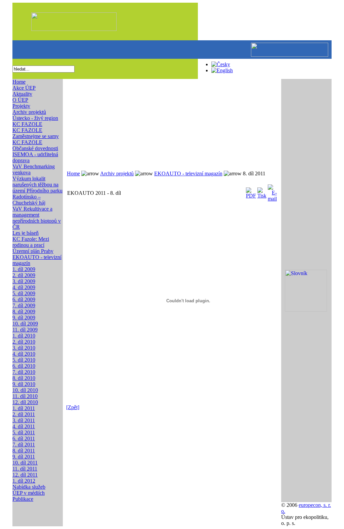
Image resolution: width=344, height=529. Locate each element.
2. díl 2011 (23, 414)
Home (19, 82)
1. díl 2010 (23, 336)
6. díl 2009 (23, 299)
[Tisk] (261, 191)
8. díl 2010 (23, 378)
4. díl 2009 (23, 287)
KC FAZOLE (27, 124)
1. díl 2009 (23, 269)
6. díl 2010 (23, 366)
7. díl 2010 (23, 372)
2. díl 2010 (23, 342)
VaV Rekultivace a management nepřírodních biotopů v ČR (36, 218)
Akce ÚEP (24, 88)
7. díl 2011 (23, 444)
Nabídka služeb (28, 487)
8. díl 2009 (23, 311)
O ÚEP (20, 100)
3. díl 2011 (23, 420)
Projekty (21, 106)
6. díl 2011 (23, 438)
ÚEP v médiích (28, 493)
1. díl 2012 (23, 481)
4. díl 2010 (23, 354)
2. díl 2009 (23, 275)
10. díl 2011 (25, 463)
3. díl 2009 (23, 281)
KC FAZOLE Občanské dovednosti (35, 145)
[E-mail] (272, 191)
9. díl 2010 (23, 384)
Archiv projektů (29, 112)
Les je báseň (25, 233)
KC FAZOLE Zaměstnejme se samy (35, 133)
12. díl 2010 (25, 402)
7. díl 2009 (23, 305)
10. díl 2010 (25, 390)
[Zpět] (72, 407)
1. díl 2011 (23, 408)
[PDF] (251, 191)
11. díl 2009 (25, 330)
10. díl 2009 (25, 323)
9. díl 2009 (23, 317)
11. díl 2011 (24, 469)
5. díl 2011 (23, 432)
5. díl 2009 (23, 293)
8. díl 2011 (23, 450)
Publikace (22, 499)
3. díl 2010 (23, 348)
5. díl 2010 (23, 360)
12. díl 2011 (25, 475)
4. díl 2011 (23, 426)
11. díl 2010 (25, 396)
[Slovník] (306, 310)
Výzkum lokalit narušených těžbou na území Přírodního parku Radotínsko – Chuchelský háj (37, 191)
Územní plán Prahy (32, 251)
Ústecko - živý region (35, 118)
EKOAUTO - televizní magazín (188, 173)
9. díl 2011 (23, 456)
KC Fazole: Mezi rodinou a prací (30, 242)
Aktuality (22, 94)
